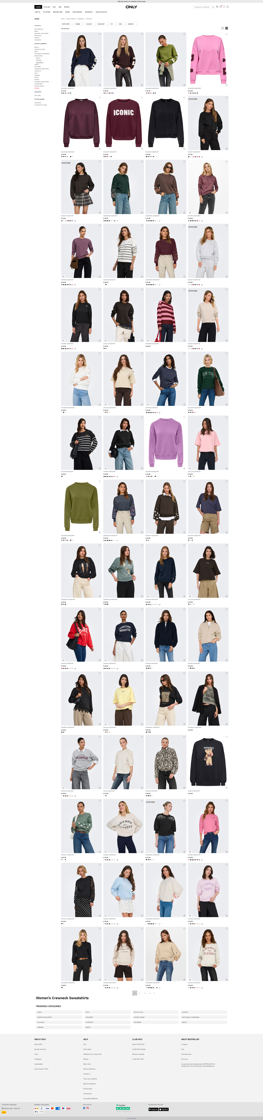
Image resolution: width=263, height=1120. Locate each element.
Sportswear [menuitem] (77, 12)
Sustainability (38, 1064)
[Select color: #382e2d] (62, 220)
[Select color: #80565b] (189, 220)
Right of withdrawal (89, 1084)
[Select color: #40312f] (64, 156)
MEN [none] (60, 7)
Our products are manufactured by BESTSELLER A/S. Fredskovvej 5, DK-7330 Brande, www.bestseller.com (198, 1065)
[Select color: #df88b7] (67, 93)
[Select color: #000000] (71, 156)
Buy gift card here (40, 1049)
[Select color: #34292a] (150, 604)
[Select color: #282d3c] (148, 859)
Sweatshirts (81, 19)
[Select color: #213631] (111, 156)
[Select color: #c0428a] (108, 156)
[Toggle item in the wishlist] (99, 34)
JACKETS (185, 1012)
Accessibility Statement (90, 1098)
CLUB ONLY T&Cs (138, 1059)
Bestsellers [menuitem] (57, 12)
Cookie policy (87, 1093)
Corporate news (186, 1054)
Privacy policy (87, 1089)
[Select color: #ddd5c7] (157, 604)
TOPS (87, 1012)
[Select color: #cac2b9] (192, 156)
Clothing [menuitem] (46, 12)
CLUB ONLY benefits (139, 1049)
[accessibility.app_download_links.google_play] (153, 1111)
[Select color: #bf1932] (199, 156)
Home (62, 19)
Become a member (138, 1054)
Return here (87, 1064)
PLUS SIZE (40, 1022)
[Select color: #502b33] (64, 732)
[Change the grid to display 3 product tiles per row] (223, 28)
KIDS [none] (54, 7)
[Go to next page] (154, 992)
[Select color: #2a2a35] (62, 93)
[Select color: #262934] (146, 604)
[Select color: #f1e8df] (190, 540)
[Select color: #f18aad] (199, 220)
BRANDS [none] (66, 7)
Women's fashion (71, 19)
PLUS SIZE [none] (47, 7)
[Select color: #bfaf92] (111, 220)
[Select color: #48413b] (106, 348)
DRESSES (40, 1027)
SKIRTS (184, 1022)
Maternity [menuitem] (89, 12)
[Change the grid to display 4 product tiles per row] (227, 28)
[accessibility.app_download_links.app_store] (164, 1111)
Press (36, 1054)
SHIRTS (87, 1027)
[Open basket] (228, 7)
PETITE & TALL (139, 1012)
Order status (87, 1049)
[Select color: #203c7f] (71, 93)
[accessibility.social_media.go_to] (84, 1108)
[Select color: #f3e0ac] (109, 412)
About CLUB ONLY (138, 1044)
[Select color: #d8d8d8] (72, 156)
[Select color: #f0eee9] (113, 220)
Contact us (86, 1074)
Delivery (85, 1059)
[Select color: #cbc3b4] (104, 412)
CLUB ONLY (137, 1039)
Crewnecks (89, 19)
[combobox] (67, 24)
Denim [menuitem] (67, 12)
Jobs (182, 1049)
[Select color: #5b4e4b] (146, 220)
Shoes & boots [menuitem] (101, 12)
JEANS (39, 1012)
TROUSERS (89, 1017)
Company (184, 1044)
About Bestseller (190, 1039)
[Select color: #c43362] (194, 156)
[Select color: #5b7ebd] (197, 156)
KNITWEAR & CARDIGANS (190, 1017)
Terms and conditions (90, 1079)
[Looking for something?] (213, 7)
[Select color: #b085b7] (67, 156)
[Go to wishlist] (224, 7)
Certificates (37, 1059)
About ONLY (40, 1039)
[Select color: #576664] (64, 604)
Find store (184, 1059)
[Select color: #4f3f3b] (115, 220)
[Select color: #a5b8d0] (104, 923)
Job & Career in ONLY (41, 1069)
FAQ (84, 1044)
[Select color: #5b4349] (197, 220)
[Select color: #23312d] (104, 220)
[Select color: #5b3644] (192, 540)
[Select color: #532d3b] (104, 156)
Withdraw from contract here (92, 1054)
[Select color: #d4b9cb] (155, 604)
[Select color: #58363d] (64, 93)
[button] (81, 59)
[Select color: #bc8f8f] (108, 412)
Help (85, 1039)
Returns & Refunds (89, 1069)
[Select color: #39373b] (150, 859)
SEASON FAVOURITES (44, 1017)
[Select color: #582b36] (146, 284)
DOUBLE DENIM (139, 1017)
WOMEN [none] (38, 7)
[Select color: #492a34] (62, 156)
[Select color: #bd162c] (62, 668)
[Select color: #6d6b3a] (69, 93)
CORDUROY (89, 1022)
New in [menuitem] (37, 12)
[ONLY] (131, 8)
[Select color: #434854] (104, 540)
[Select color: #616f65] (148, 540)
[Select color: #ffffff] (69, 156)
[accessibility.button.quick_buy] (99, 85)
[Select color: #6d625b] (65, 93)
